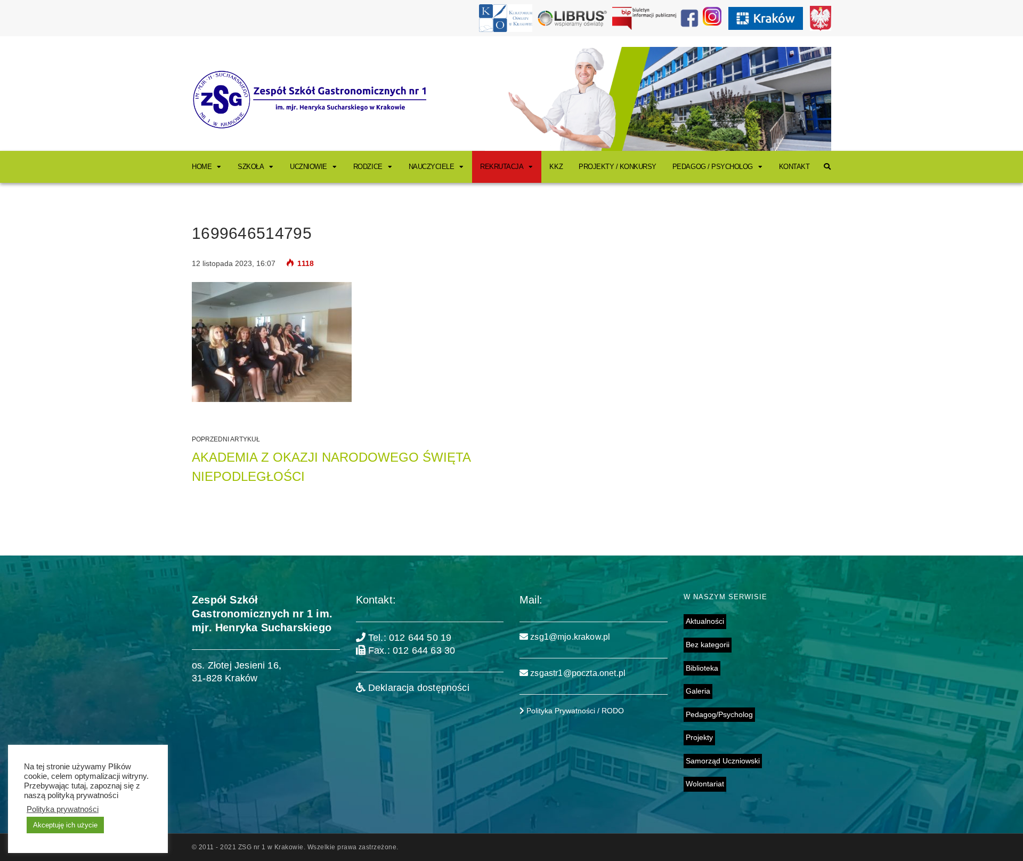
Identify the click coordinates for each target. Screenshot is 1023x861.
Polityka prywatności (63, 809)
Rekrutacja (501, 167)
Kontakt (794, 167)
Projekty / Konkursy (617, 167)
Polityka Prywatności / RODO (574, 710)
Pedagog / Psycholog (712, 167)
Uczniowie (308, 167)
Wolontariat (705, 783)
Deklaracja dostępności (417, 687)
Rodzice (368, 167)
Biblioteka (702, 668)
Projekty (699, 737)
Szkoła (251, 167)
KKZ (556, 167)
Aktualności (705, 621)
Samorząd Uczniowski (723, 761)
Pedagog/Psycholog (719, 714)
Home (202, 167)
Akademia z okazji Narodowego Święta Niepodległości (331, 467)
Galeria (698, 691)
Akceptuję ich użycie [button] (65, 825)
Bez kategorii (707, 644)
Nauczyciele (431, 167)
